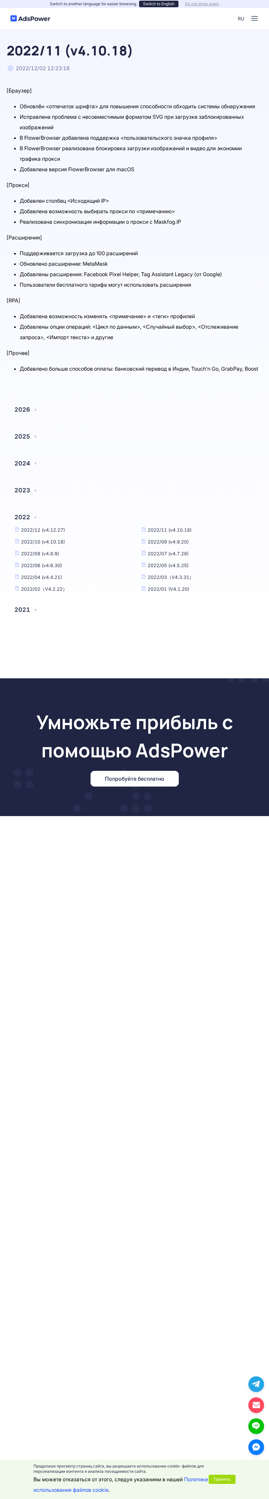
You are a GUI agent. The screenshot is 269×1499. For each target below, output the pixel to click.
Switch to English (159, 3)
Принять (222, 1479)
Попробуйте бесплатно (134, 778)
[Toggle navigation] (254, 18)
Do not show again (202, 3)
